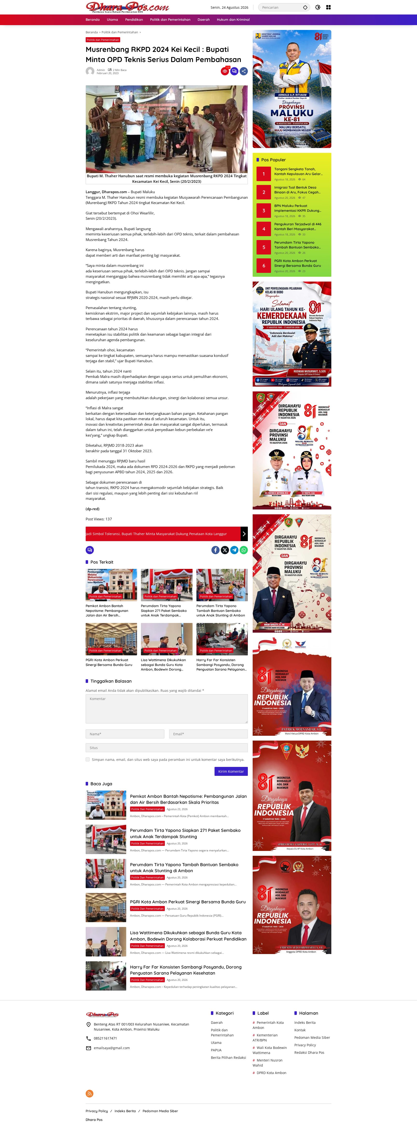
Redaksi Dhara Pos (309, 1052)
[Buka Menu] (328, 7)
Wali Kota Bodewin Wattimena (270, 1050)
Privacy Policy (305, 1045)
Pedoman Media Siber (312, 1037)
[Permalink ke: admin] (91, 71)
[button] (305, 7)
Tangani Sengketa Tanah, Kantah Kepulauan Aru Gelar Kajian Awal (297, 172)
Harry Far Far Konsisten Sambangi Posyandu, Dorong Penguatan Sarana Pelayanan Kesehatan (220, 665)
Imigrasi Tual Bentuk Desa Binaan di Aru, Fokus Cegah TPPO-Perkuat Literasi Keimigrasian (296, 190)
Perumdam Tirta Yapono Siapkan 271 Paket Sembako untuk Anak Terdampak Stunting (164, 611)
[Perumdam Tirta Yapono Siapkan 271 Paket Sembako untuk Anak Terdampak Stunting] (166, 585)
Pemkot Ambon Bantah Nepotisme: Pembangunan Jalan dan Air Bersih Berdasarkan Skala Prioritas (109, 611)
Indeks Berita (305, 1022)
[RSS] (89, 1093)
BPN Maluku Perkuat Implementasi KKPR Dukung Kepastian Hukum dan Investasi (299, 208)
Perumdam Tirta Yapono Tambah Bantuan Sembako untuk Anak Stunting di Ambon (220, 610)
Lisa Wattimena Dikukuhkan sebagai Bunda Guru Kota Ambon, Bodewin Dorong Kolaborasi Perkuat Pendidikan (166, 665)
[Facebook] (215, 550)
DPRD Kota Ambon (271, 1072)
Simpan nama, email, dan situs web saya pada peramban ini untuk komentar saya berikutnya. (168, 759)
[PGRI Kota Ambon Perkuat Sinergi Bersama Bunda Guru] (111, 639)
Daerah (217, 1022)
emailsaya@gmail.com (112, 1048)
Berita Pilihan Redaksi (228, 1057)
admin (101, 70)
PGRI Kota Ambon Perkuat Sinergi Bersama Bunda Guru (109, 662)
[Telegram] (234, 550)
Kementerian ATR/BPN (265, 1037)
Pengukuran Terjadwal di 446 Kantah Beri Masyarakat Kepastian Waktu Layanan (297, 227)
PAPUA (216, 1050)
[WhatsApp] (244, 550)
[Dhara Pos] (128, 7)
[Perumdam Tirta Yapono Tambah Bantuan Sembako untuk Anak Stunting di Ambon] (222, 585)
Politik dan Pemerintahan (103, 40)
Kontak (300, 1030)
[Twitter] (225, 550)
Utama (216, 1042)
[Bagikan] (244, 71)
